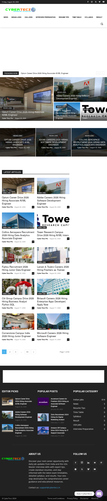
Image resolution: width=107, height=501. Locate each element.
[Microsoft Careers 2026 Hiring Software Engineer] (53, 321)
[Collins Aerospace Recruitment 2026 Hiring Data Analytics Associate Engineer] (67, 111)
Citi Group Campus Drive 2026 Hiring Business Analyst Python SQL (18, 301)
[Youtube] (103, 2)
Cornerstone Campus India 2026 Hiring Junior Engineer (16, 334)
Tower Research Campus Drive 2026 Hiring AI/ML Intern (53, 233)
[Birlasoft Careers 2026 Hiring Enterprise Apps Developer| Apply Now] (53, 287)
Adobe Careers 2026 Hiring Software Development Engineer (51, 200)
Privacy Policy (72, 498)
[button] (102, 24)
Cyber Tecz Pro (7, 207)
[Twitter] (95, 2)
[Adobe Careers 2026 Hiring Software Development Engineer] (80, 89)
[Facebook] (88, 2)
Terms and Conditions (56, 498)
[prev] (98, 73)
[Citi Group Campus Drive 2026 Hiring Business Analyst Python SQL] (18, 287)
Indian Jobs (7, 108)
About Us (94, 498)
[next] (102, 73)
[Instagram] (91, 2)
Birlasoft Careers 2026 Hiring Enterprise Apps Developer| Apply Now (52, 301)
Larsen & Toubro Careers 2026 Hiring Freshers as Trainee (53, 268)
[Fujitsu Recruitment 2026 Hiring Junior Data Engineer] (18, 255)
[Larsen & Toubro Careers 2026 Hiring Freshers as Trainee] (53, 255)
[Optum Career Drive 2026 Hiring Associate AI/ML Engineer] (26, 99)
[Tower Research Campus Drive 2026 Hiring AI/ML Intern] (94, 111)
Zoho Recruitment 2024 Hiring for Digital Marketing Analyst (60, 417)
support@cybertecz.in (50, 487)
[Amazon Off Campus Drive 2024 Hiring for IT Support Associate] (43, 430)
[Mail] (95, 463)
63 (27, 352)
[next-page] (33, 351)
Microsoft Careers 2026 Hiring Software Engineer (52, 334)
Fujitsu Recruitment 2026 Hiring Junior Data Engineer (16, 268)
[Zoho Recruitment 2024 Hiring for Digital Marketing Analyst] (43, 417)
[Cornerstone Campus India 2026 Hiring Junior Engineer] (18, 321)
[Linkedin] (88, 463)
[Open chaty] (99, 494)
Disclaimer (84, 498)
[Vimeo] (99, 2)
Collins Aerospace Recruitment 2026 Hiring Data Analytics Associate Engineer (18, 235)
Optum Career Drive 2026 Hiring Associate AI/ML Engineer (44, 73)
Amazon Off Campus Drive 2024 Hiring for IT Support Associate (59, 430)
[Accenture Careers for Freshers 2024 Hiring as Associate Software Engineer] (43, 401)
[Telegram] (75, 469)
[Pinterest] (101, 463)
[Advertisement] (72, 9)
